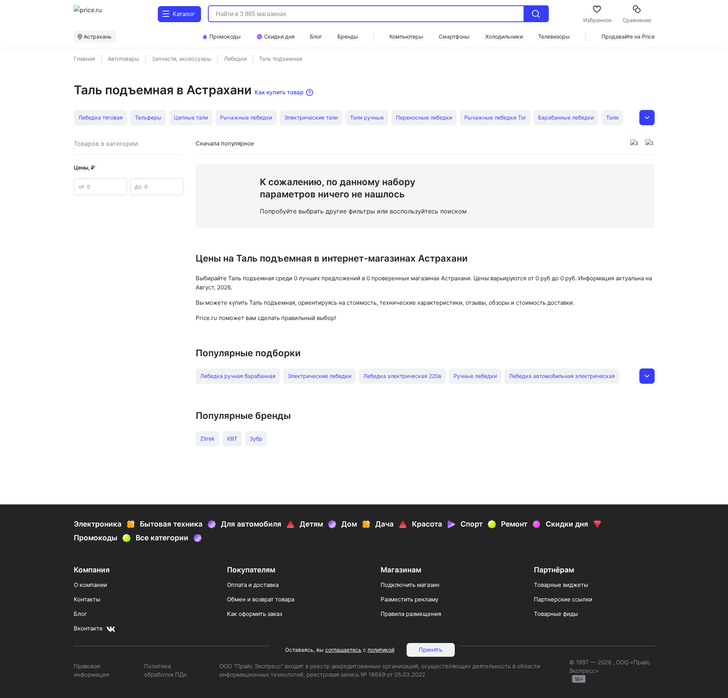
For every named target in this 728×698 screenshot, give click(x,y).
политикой (381, 649)
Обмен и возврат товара (260, 599)
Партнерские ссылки (563, 599)
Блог (80, 613)
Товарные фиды (556, 613)
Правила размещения (411, 613)
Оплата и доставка (253, 584)
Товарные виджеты (561, 584)
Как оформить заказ (254, 613)
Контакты (87, 599)
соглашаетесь (343, 649)
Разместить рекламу (409, 599)
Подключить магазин (410, 584)
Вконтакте (88, 628)
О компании (90, 584)
